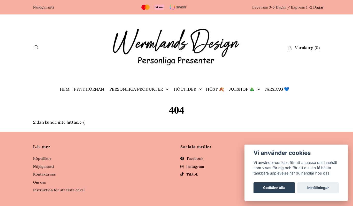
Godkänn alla (274, 188)
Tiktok (191, 174)
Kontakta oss (44, 174)
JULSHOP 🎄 (242, 89)
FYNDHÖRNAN (89, 89)
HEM (65, 89)
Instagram (194, 166)
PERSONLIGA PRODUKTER (136, 89)
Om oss (39, 182)
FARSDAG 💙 (276, 89)
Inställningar (318, 188)
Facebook (194, 158)
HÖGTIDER (185, 89)
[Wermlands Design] (176, 48)
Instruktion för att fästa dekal (59, 190)
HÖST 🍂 (215, 89)
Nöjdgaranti (43, 166)
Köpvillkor (42, 158)
